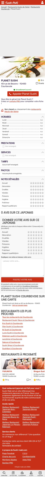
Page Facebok (8, 453)
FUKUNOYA (7, 371)
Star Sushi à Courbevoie (12, 326)
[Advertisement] (22, 34)
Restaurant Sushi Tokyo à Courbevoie (18, 320)
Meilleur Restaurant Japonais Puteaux (30, 423)
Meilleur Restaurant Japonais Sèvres (30, 408)
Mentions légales (9, 460)
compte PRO (14, 101)
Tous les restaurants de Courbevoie (17, 317)
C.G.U (24, 453)
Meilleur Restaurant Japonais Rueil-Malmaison (30, 417)
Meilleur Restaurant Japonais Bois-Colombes (10, 409)
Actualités (13, 475)
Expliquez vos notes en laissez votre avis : (16, 257)
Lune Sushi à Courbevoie (13, 333)
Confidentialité (28, 456)
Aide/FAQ (26, 460)
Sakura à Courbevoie (11, 342)
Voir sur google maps (19, 305)
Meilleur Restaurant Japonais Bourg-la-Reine (10, 417)
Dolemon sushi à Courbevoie (14, 336)
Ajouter (40, 475)
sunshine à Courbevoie (12, 339)
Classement (22, 475)
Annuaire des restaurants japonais (12, 2)
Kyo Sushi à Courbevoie (12, 323)
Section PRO (7, 463)
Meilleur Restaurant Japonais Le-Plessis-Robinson (11, 424)
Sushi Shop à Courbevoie (13, 345)
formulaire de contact (11, 445)
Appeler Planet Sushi (25, 93)
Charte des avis (23, 290)
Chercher (4, 475)
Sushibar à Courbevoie (12, 348)
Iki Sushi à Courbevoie (11, 330)
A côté (31, 475)
